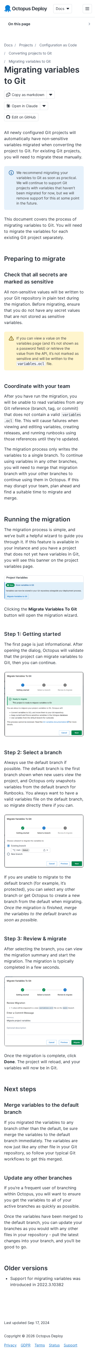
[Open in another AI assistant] (44, 106)
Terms (40, 1345)
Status (54, 1345)
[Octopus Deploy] (25, 8)
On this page (19, 24)
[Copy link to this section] (70, 258)
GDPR (25, 1345)
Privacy (10, 1345)
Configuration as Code (58, 45)
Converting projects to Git (30, 53)
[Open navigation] (83, 8)
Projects (26, 45)
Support (70, 1345)
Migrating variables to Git (30, 61)
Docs (8, 45)
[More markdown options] (51, 95)
